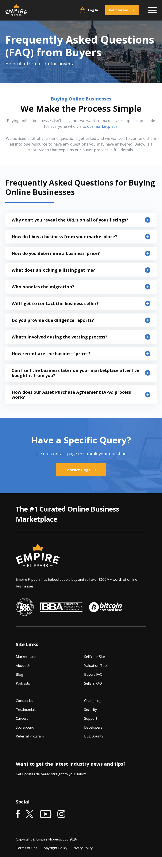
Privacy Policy (82, 848)
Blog (19, 674)
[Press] (25, 607)
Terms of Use (26, 848)
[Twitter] (30, 814)
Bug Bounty (93, 736)
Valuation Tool (96, 665)
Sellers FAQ (93, 683)
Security (90, 709)
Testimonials (26, 709)
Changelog (92, 700)
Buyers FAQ (93, 674)
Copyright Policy (54, 848)
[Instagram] (61, 814)
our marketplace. (102, 126)
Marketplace (26, 656)
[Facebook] (18, 814)
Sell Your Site (94, 656)
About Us (23, 665)
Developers (93, 727)
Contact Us (24, 700)
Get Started (118, 10)
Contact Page (78, 469)
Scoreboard (25, 727)
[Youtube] (45, 814)
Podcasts (23, 683)
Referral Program (30, 736)
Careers (22, 718)
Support (90, 718)
